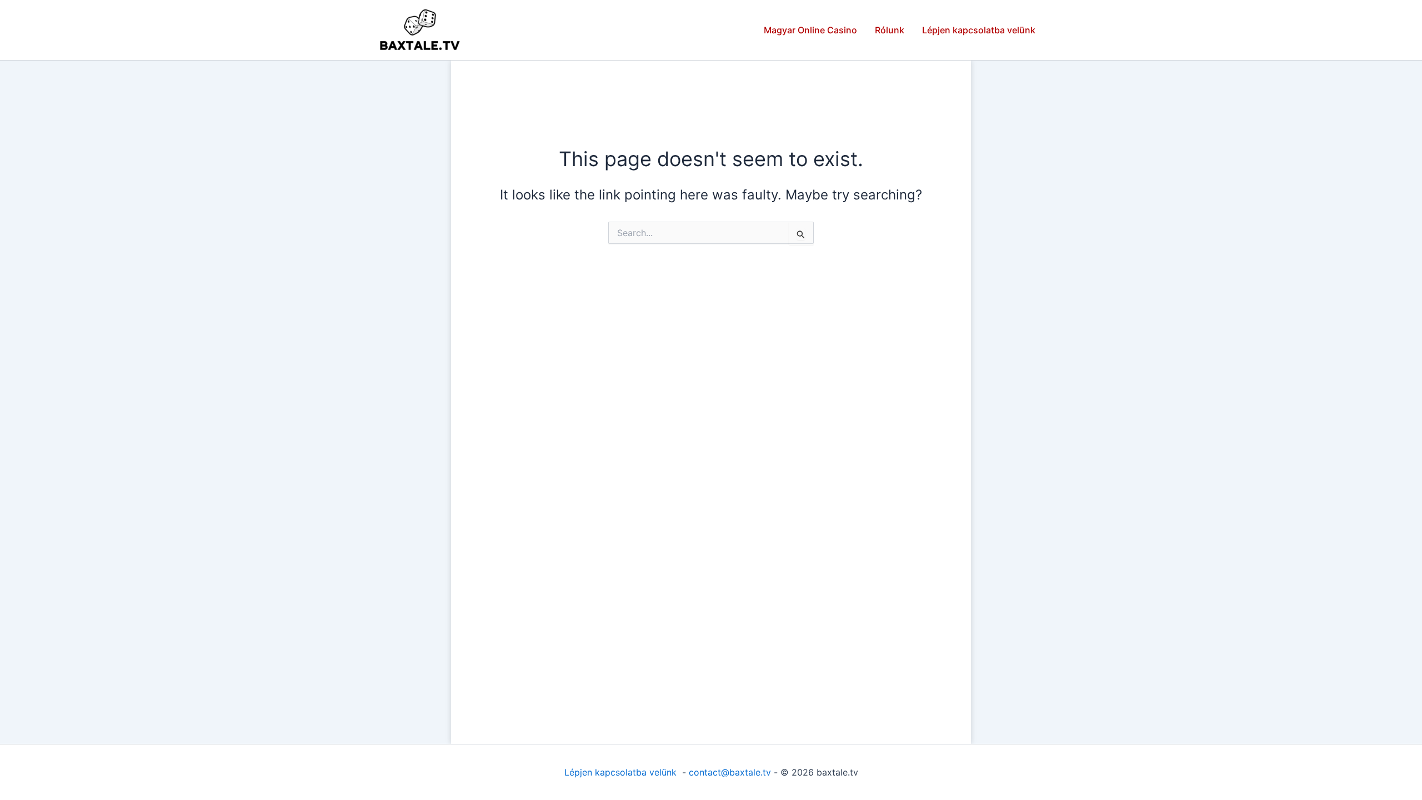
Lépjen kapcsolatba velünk (978, 30)
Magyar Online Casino (810, 30)
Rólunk (889, 30)
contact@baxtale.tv (730, 772)
